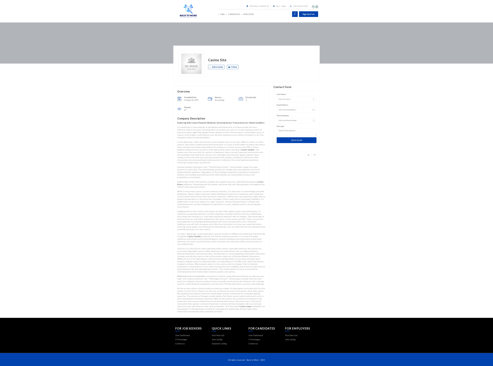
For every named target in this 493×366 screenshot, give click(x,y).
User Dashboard (182, 335)
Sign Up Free (309, 14)
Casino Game (246, 306)
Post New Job (218, 335)
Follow (234, 67)
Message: (281, 126)
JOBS (222, 14)
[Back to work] (196, 11)
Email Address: (282, 105)
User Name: (281, 94)
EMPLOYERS (248, 14)
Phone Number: (283, 115)
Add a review (217, 67)
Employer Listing (219, 343)
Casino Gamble (247, 150)
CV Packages (181, 339)
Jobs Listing (217, 339)
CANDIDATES (234, 14)
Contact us (180, 343)
